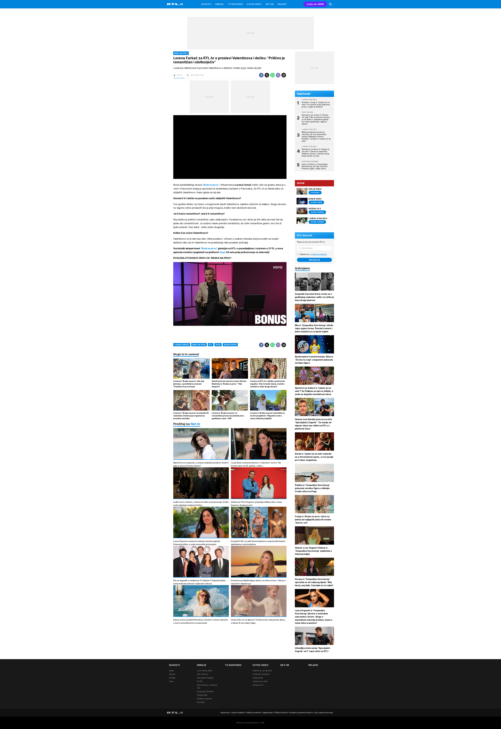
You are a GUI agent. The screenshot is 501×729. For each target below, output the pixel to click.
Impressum (225, 712)
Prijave (282, 4)
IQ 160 (199, 681)
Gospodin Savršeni (205, 691)
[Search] (330, 4)
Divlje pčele (202, 695)
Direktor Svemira (204, 698)
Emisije (219, 4)
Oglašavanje (267, 712)
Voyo (218, 345)
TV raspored (235, 4)
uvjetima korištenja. (319, 254)
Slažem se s (313, 254)
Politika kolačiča (281, 712)
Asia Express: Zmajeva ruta (207, 686)
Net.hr (195, 424)
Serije (171, 670)
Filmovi (172, 674)
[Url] (283, 75)
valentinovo (230, 345)
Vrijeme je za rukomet (262, 670)
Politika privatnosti (253, 712)
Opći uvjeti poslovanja (323, 712)
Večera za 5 (258, 685)
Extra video (254, 4)
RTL (210, 345)
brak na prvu (199, 345)
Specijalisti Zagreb (205, 678)
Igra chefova (202, 674)
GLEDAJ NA (312, 4)
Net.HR (269, 4)
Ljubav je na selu (260, 681)
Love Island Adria (204, 670)
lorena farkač (181, 345)
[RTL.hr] (175, 4)
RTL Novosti (304, 235)
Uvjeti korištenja (237, 712)
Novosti (206, 4)
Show (301, 183)
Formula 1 (201, 702)
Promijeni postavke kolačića (301, 712)
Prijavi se (314, 260)
